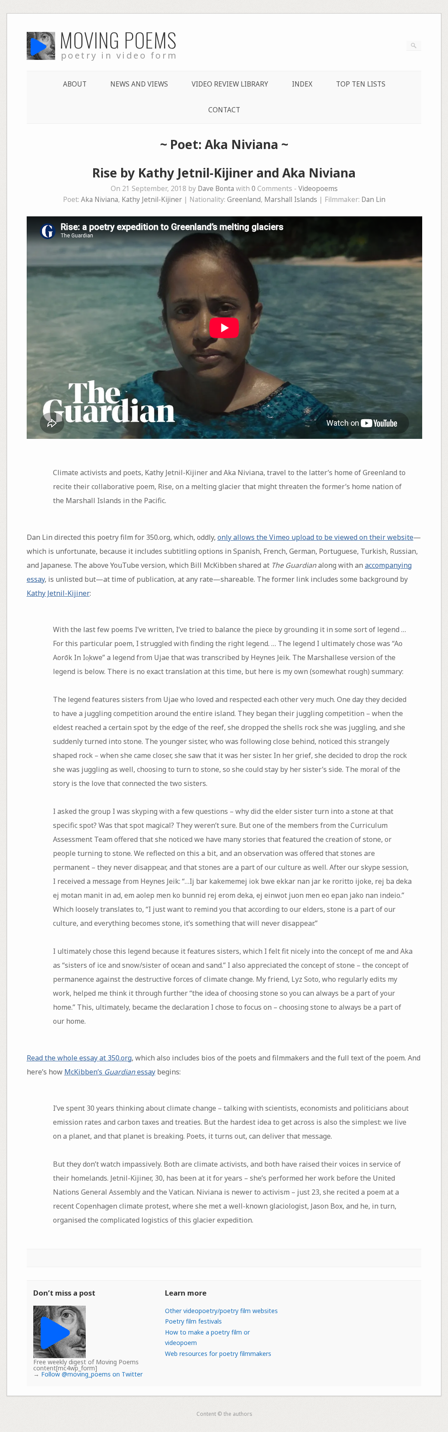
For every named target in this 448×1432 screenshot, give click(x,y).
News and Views (139, 84)
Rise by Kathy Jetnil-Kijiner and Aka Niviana (224, 172)
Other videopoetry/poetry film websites (221, 1311)
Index (302, 84)
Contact (224, 110)
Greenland (244, 199)
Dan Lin (373, 199)
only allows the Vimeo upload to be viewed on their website (315, 537)
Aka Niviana (99, 199)
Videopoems (318, 188)
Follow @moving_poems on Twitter (92, 1374)
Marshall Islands (290, 199)
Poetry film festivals (193, 1321)
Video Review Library (230, 84)
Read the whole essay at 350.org (79, 1058)
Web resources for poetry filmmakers (218, 1353)
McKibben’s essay (109, 1072)
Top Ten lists (360, 84)
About (75, 84)
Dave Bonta (216, 188)
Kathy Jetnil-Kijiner (152, 199)
